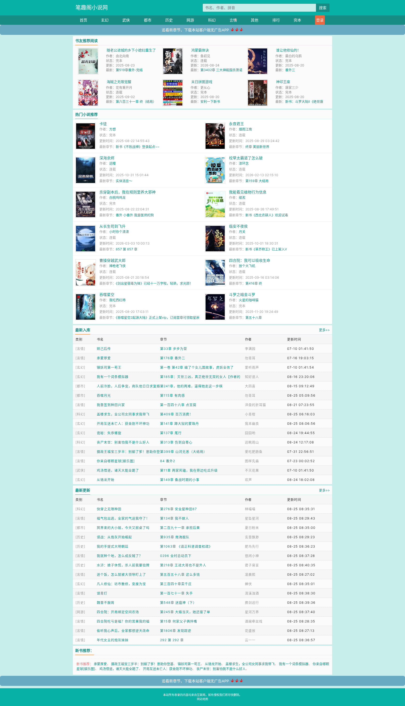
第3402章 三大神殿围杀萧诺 (221, 70)
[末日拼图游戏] (172, 82)
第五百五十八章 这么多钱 (180, 574)
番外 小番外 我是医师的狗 (135, 215)
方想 (112, 129)
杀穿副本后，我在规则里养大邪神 (127, 192)
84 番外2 (167, 461)
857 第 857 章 (126, 249)
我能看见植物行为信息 (247, 192)
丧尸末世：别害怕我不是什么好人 (123, 442)
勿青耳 (250, 358)
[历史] (80, 537)
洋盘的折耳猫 (255, 405)
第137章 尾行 (171, 433)
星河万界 (252, 612)
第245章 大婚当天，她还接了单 (185, 612)
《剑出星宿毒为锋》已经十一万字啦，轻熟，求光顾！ (154, 283)
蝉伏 (248, 584)
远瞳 (112, 163)
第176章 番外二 (172, 358)
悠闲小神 (252, 556)
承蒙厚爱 (104, 358)
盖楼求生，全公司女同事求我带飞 (123, 414)
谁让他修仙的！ (288, 50)
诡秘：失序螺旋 (109, 433)
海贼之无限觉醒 (119, 82)
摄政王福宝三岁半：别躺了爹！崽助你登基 (142, 664)
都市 (147, 20)
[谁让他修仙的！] (257, 50)
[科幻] (80, 414)
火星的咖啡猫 (249, 300)
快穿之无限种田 (109, 509)
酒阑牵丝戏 (253, 621)
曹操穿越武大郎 (112, 260)
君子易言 (252, 565)
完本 (297, 20)
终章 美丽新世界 (257, 147)
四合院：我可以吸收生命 (249, 260)
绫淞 (242, 197)
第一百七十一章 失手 (176, 593)
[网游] (80, 612)
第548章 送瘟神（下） (178, 602)
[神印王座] (257, 82)
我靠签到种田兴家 (111, 405)
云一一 (250, 640)
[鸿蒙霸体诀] (172, 50)
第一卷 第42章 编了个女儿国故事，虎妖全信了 (197, 367)
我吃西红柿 (117, 300)
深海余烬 (106, 158)
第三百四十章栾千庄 (176, 584)
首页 (83, 20)
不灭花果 (252, 470)
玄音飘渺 (252, 537)
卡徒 (103, 123)
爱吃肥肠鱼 (253, 452)
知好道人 (252, 377)
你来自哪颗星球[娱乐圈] (116, 461)
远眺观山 (252, 442)
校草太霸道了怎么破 (246, 158)
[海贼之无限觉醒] (88, 82)
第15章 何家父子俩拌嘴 (178, 621)
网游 (190, 20)
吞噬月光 (104, 395)
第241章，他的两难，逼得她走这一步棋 (191, 386)
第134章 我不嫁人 (174, 518)
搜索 (322, 7)
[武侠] (80, 470)
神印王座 (283, 82)
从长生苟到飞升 (112, 226)
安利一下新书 (210, 101)
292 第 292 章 (172, 640)
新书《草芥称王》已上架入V (266, 249)
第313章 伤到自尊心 (176, 442)
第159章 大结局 (257, 181)
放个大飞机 (247, 266)
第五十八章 (253, 317)
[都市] (80, 386)
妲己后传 (104, 349)
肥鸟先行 (252, 546)
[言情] (80, 349)
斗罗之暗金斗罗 (242, 294)
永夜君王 (236, 123)
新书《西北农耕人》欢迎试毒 (266, 215)
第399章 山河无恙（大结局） (183, 452)
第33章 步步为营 (173, 349)
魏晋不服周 (105, 602)
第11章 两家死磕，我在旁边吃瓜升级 (189, 470)
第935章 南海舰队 (174, 537)
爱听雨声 (252, 367)
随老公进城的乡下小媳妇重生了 (131, 50)
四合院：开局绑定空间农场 (118, 612)
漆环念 (244, 163)
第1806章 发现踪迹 (175, 631)
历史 (169, 20)
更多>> (324, 330)
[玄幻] (80, 367)
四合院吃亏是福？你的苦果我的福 (123, 621)
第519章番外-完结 (129, 70)
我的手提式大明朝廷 (112, 546)
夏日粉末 (252, 528)
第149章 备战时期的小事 (179, 480)
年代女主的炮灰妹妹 (112, 640)
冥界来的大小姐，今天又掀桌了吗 (123, 528)
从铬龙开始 (105, 480)
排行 (276, 20)
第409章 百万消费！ (176, 414)
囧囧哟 (250, 433)
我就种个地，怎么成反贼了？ (119, 556)
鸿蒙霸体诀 (200, 50)
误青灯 (102, 593)
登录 (320, 20)
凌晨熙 (250, 574)
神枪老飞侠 (117, 266)
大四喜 (250, 386)
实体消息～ (124, 181)
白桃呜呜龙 (117, 197)
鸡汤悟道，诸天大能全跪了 (118, 470)
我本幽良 (252, 423)
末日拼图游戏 (201, 82)
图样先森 (252, 461)
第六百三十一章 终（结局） (136, 101)
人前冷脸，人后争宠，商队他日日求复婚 (128, 386)
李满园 (250, 349)
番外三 (290, 70)
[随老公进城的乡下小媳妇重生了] (88, 50)
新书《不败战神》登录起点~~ (137, 147)
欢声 (248, 480)
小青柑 (250, 414)
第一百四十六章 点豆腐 (178, 405)
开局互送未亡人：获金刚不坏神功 (123, 423)
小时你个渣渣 (119, 232)
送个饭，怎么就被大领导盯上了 (121, 574)
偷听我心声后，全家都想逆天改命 (123, 631)
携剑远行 (252, 602)
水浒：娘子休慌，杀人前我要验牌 (123, 565)
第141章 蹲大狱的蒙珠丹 (179, 423)
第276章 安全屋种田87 (178, 509)
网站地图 (202, 699)
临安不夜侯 (238, 226)
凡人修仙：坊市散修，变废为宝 (121, 584)
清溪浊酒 (252, 593)
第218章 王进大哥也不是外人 (183, 565)
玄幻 (105, 20)
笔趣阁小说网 (91, 7)
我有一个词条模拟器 (112, 377)
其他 (254, 20)
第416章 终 (253, 283)
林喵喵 (250, 509)
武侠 (126, 20)
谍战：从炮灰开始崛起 (114, 537)
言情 (233, 20)
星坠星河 (252, 518)
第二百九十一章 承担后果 (180, 528)
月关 (242, 232)
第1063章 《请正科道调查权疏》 (186, 546)
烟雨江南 (245, 129)
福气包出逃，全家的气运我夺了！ (123, 518)
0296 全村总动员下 (175, 556)
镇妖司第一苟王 (109, 367)
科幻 (212, 20)
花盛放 (250, 631)
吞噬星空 (106, 294)
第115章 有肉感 (172, 395)
